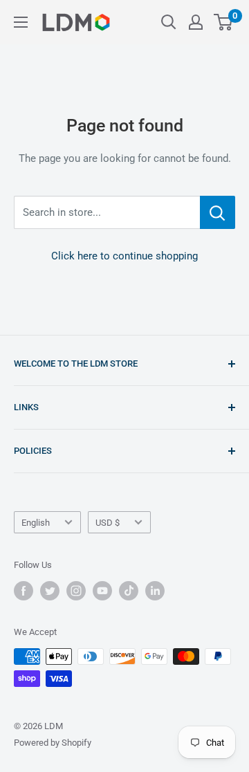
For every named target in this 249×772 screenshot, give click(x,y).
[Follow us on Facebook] (23, 590)
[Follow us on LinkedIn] (155, 590)
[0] (223, 22)
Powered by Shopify (52, 742)
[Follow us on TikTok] (128, 590)
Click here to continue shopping (124, 256)
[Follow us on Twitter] (49, 590)
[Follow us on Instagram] (76, 590)
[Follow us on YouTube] (102, 590)
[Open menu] (21, 22)
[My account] (196, 22)
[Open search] (168, 22)
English (35, 522)
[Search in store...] (217, 212)
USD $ (107, 522)
